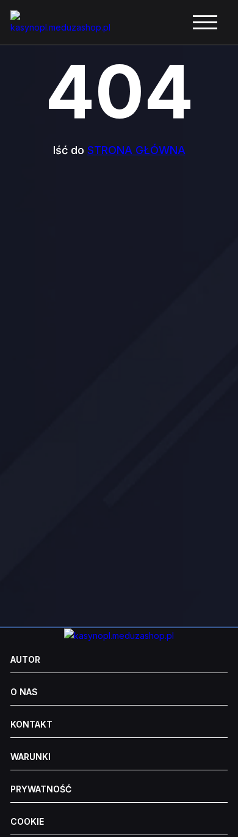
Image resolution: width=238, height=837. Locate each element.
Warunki (30, 757)
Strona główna (136, 150)
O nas (24, 692)
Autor (25, 660)
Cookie (27, 822)
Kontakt (31, 724)
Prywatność (40, 789)
